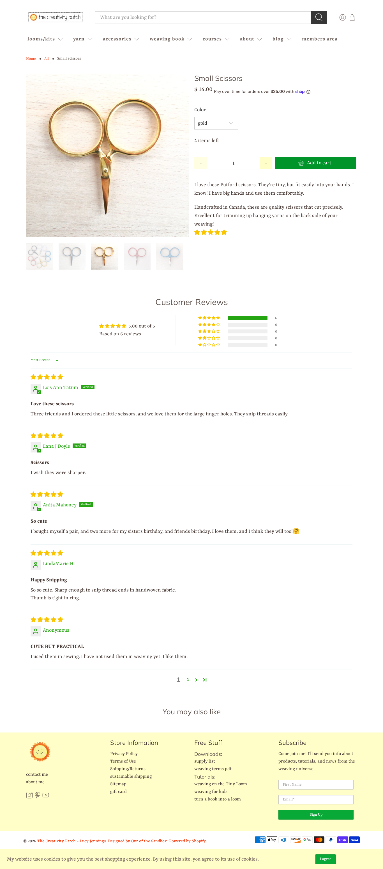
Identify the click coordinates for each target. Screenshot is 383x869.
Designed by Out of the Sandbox (137, 841)
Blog (278, 39)
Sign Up (316, 815)
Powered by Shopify (187, 841)
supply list (204, 761)
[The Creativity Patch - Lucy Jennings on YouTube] (45, 797)
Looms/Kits (41, 39)
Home (31, 59)
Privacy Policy (124, 753)
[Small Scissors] (107, 155)
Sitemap (118, 784)
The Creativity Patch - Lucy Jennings (71, 841)
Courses (212, 39)
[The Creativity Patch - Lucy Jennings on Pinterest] (37, 797)
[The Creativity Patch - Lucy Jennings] (55, 17)
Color (200, 110)
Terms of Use (123, 761)
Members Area (320, 39)
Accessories (117, 39)
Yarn (79, 39)
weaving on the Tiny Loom (220, 784)
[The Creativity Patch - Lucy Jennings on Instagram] (29, 797)
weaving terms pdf (213, 769)
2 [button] (187, 680)
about (247, 39)
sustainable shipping (131, 776)
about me (35, 782)
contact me (37, 774)
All (46, 59)
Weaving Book (167, 39)
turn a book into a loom (217, 799)
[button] (210, 233)
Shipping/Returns (128, 769)
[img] (47, 377)
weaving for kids (210, 791)
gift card (118, 791)
